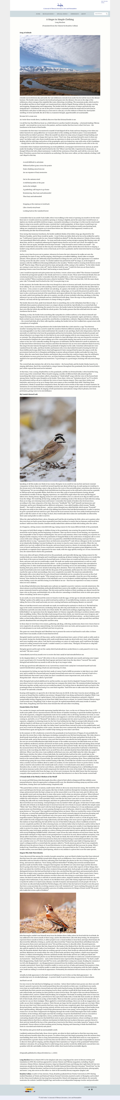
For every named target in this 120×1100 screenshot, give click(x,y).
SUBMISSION (75, 14)
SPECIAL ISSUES (62, 14)
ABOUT (83, 14)
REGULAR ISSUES (48, 14)
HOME (38, 14)
